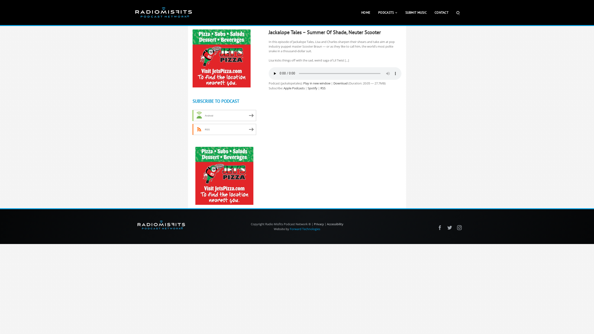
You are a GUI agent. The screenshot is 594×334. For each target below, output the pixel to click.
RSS (323, 88)
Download (340, 83)
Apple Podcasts (294, 88)
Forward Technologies (305, 229)
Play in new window (316, 83)
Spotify (312, 88)
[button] (457, 12)
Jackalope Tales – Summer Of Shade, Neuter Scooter (325, 32)
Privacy (319, 224)
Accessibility (335, 224)
